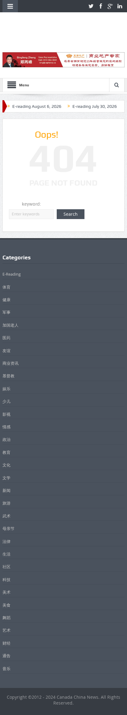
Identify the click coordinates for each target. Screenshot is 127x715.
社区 (6, 566)
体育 (6, 287)
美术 (6, 592)
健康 (6, 299)
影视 (6, 414)
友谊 (6, 350)
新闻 (6, 490)
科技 (6, 579)
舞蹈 (6, 617)
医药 (6, 337)
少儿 (6, 401)
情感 (6, 427)
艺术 (6, 630)
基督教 (8, 376)
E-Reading (11, 274)
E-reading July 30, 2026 (94, 106)
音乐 (6, 668)
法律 (6, 541)
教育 (6, 452)
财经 (6, 643)
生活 (6, 554)
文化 (6, 465)
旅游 (6, 503)
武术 (6, 516)
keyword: (31, 204)
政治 (6, 439)
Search (70, 214)
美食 (6, 605)
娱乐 (6, 388)
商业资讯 (10, 363)
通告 (6, 655)
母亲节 (8, 528)
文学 (6, 478)
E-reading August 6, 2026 (36, 106)
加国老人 (10, 325)
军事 (6, 312)
